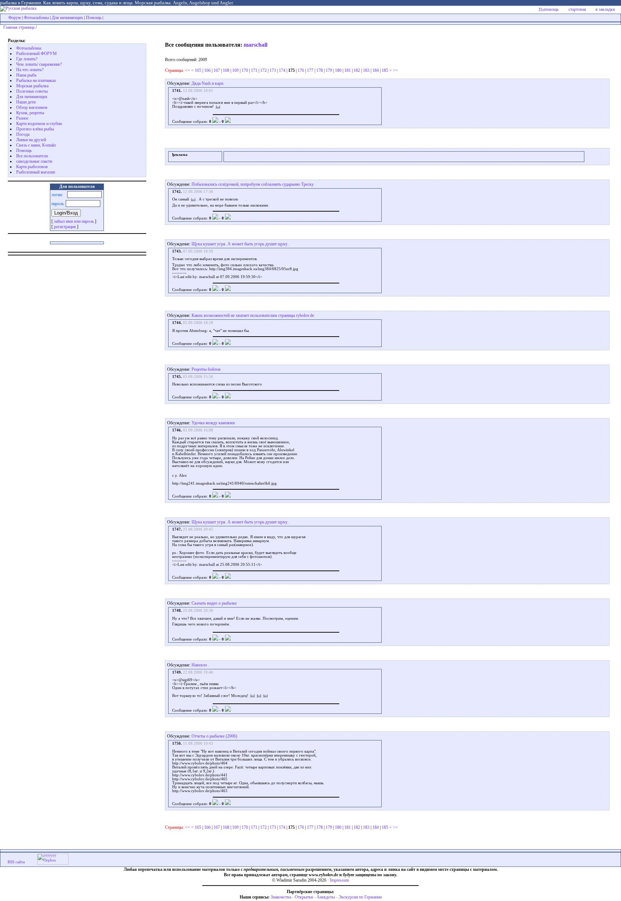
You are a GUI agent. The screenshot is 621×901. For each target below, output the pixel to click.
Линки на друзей (31, 139)
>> (395, 70)
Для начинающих (67, 17)
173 (273, 70)
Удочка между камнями (213, 422)
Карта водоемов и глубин (39, 123)
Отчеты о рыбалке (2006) (214, 736)
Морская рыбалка (32, 85)
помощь (551, 9)
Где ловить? (26, 58)
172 (263, 70)
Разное (22, 118)
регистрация (65, 226)
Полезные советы (32, 91)
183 (366, 70)
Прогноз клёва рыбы (35, 128)
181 (347, 70)
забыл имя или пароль (74, 221)
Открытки (304, 897)
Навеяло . (200, 664)
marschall (255, 45)
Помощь (93, 17)
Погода (22, 134)
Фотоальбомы (36, 17)
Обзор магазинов (31, 107)
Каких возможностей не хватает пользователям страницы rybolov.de (253, 315)
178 (319, 70)
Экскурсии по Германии (360, 897)
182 (357, 70)
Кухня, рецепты (30, 112)
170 (245, 70)
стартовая (577, 9)
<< (187, 70)
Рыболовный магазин (35, 172)
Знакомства (281, 897)
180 (338, 70)
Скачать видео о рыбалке (214, 603)
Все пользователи (32, 155)
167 (216, 70)
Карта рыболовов (32, 166)
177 (310, 70)
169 (235, 70)
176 (301, 70)
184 (375, 70)
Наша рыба (26, 75)
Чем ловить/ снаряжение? (39, 64)
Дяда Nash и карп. (208, 83)
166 (207, 70)
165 (198, 70)
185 (385, 70)
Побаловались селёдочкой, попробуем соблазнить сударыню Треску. (253, 184)
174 (282, 70)
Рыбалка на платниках (36, 80)
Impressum (339, 880)
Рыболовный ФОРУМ (36, 53)
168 (226, 70)
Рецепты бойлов (206, 369)
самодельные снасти (34, 161)
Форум (14, 17)
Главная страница (18, 27)
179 (329, 70)
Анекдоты (326, 897)
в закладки (605, 9)
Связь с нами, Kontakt (36, 145)
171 (254, 70)
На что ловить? (29, 69)
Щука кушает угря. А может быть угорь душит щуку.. (240, 243)
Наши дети (26, 102)
